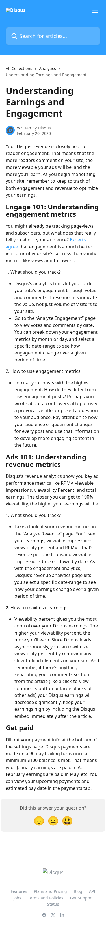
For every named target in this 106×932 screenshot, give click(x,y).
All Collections (19, 68)
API (92, 891)
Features (19, 891)
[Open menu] (95, 10)
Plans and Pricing (50, 891)
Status (53, 904)
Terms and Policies (45, 898)
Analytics (47, 68)
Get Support (81, 898)
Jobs (17, 898)
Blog (78, 891)
